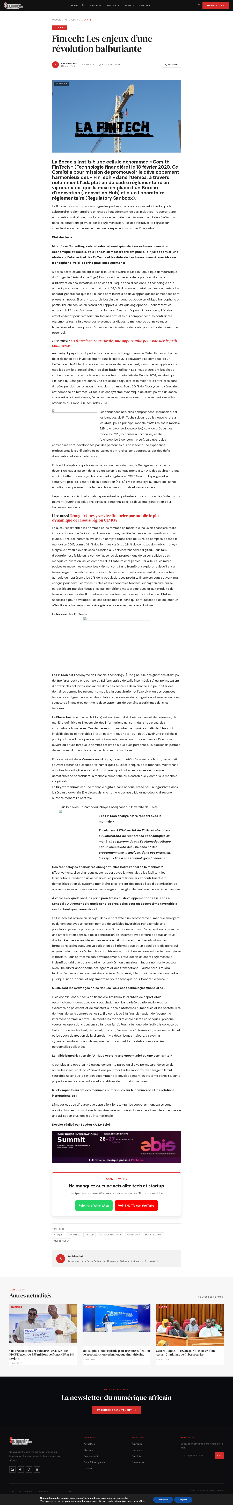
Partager (173, 64)
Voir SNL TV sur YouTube (136, 1205)
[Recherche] (199, 5)
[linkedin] (12, 1469)
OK (219, 1455)
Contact (145, 5)
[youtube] (21, 1469)
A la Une (87, 20)
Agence (129, 5)
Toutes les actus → (211, 1297)
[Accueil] (13, 5)
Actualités (78, 5)
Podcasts (113, 5)
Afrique (58, 1235)
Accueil (56, 20)
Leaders (88, 1468)
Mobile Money (61, 1241)
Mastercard (133, 1235)
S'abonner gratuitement (114, 1410)
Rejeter (183, 1499)
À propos (137, 1443)
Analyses (95, 5)
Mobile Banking (153, 1235)
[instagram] (37, 1469)
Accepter (163, 1499)
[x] (29, 1469)
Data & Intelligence (94, 1462)
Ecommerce (74, 1235)
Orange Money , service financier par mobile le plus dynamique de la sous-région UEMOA (106, 518)
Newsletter (215, 5)
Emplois (136, 1456)
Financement (91, 1456)
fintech (89, 1235)
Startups (88, 1450)
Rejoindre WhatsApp (94, 1205)
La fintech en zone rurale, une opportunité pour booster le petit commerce (114, 343)
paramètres (139, 1501)
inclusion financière (110, 1235)
